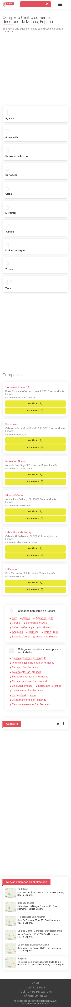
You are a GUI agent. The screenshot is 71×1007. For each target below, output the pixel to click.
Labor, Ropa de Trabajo (19, 532)
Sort (14, 618)
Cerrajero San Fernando (25, 667)
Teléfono (33, 403)
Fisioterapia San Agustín (31, 917)
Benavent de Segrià (36, 622)
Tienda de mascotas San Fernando (31, 704)
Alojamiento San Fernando (26, 672)
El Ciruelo (11, 569)
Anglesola (17, 632)
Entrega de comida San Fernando (30, 676)
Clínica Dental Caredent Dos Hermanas (39, 931)
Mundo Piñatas (14, 495)
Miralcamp (45, 627)
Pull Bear (22, 889)
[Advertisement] (35, 68)
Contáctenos (35, 987)
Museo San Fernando (49, 685)
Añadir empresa (35, 995)
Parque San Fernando (24, 695)
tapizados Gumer (15, 461)
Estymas (22, 958)
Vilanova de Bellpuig (46, 636)
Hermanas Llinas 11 (17, 387)
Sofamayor (11, 424)
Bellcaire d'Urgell (21, 636)
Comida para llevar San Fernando (30, 681)
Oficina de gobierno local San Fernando (33, 662)
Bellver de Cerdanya (23, 627)
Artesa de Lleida (44, 618)
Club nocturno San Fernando (27, 690)
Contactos (33, 410)
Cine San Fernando (22, 685)
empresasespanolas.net (35, 1003)
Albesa (26, 618)
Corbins (16, 622)
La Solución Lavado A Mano (33, 944)
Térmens (33, 632)
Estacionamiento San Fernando (29, 699)
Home (35, 983)
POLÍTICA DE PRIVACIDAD (35, 991)
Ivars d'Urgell (51, 632)
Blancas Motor (25, 903)
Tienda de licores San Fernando (29, 658)
